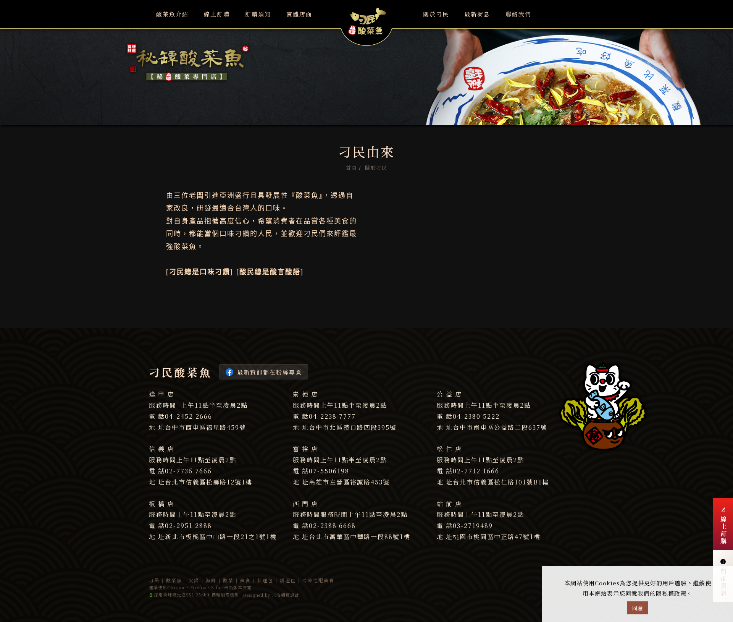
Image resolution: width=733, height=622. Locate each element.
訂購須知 (258, 14)
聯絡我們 (518, 14)
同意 (637, 608)
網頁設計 (290, 595)
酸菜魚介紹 (172, 14)
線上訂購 (217, 14)
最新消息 (477, 14)
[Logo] (366, 22)
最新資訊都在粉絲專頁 (269, 372)
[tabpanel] (366, 62)
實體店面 (299, 14)
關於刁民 (436, 14)
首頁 (351, 167)
